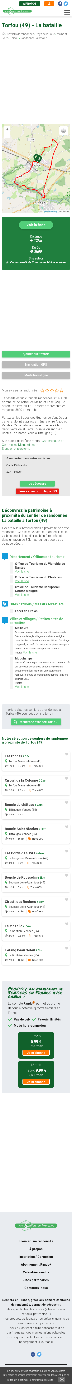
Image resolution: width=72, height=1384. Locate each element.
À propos (29, 3)
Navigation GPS (36, 364)
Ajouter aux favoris (36, 354)
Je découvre (37, 483)
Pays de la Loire (45, 34)
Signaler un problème (16, 448)
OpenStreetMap (50, 211)
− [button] (7, 135)
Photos (18, 652)
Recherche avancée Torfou (38, 722)
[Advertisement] (36, 83)
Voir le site (22, 571)
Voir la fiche (36, 225)
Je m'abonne (36, 1053)
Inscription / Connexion (36, 1257)
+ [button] (7, 129)
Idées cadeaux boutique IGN (37, 491)
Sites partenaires (36, 1280)
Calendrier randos (36, 1272)
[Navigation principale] (67, 12)
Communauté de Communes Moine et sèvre (38, 262)
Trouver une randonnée (36, 1241)
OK (62, 1379)
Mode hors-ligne (36, 375)
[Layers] (63, 130)
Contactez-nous (36, 1288)
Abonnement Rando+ (36, 1264)
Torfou (14, 38)
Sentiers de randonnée (20, 34)
